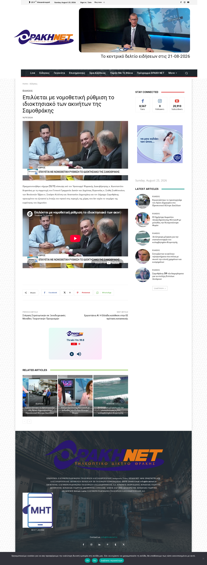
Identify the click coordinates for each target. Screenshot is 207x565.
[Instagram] (184, 2)
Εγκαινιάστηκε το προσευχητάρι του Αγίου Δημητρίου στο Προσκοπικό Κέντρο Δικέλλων (40, 410)
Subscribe (177, 99)
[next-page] (29, 422)
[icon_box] (100, 2)
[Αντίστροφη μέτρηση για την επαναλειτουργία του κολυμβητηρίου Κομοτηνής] (110, 396)
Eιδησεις (33, 83)
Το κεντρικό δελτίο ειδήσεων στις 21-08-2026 (145, 56)
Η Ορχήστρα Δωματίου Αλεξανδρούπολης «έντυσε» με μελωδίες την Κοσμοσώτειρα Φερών (75, 408)
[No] (203, 558)
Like (143, 99)
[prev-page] (24, 422)
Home (25, 83)
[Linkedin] (99, 545)
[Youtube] (188, 2)
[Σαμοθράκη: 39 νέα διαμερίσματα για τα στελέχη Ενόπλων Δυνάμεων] (142, 274)
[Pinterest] (107, 545)
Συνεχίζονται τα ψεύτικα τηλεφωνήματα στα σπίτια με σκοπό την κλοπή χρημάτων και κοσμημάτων (167, 257)
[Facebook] (181, 2)
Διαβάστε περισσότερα (111, 560)
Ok (87, 560)
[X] (124, 545)
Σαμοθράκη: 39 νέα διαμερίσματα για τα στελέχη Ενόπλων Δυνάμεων (168, 276)
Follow (160, 99)
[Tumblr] (116, 545)
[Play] (71, 354)
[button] (186, 73)
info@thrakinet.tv (109, 537)
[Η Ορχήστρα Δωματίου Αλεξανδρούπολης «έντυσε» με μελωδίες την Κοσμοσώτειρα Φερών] (75, 396)
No (94, 560)
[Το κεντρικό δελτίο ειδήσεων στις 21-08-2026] (134, 30)
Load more (159, 288)
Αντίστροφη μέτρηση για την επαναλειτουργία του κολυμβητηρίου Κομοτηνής (111, 410)
